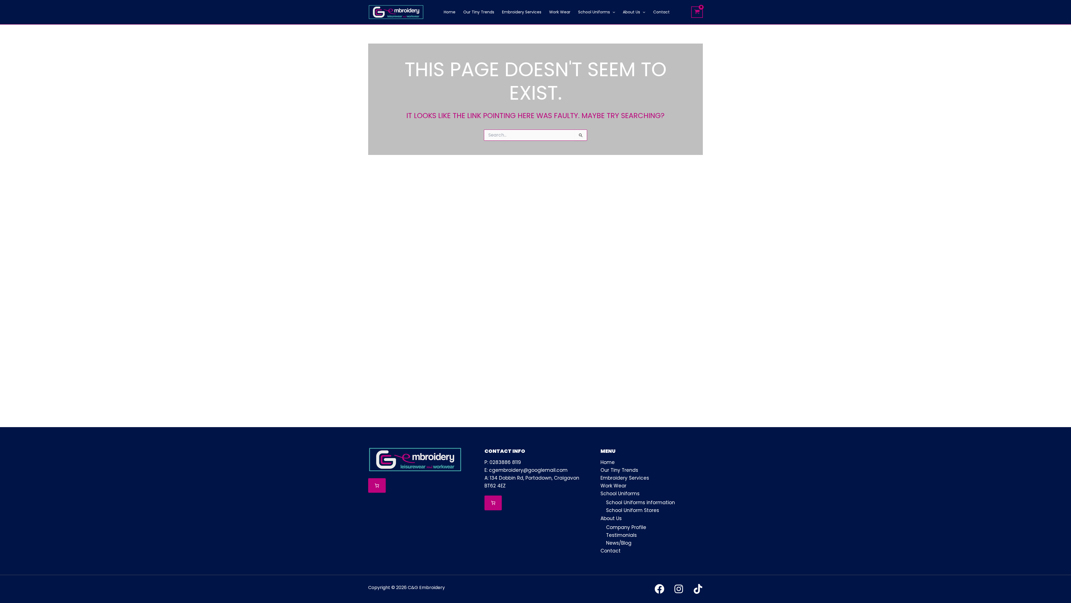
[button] (612, 12)
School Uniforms (620, 493)
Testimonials (621, 535)
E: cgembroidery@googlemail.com (526, 470)
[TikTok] (698, 589)
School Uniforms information (640, 502)
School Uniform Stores (632, 510)
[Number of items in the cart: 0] (377, 485)
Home (607, 462)
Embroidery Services (624, 478)
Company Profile (626, 527)
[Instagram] (679, 589)
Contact (610, 550)
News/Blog (618, 543)
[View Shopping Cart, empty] (697, 12)
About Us (611, 518)
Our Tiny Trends (619, 470)
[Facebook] (659, 589)
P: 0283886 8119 (502, 462)
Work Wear (613, 485)
